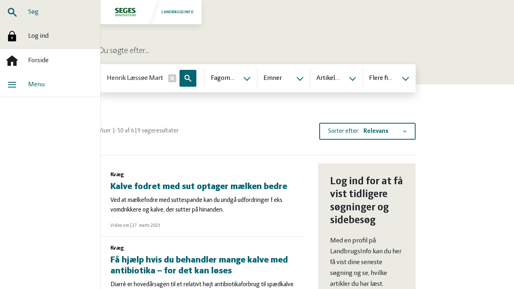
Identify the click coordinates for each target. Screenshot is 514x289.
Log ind (38, 36)
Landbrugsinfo (177, 12)
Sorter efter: (343, 131)
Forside (38, 60)
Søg (33, 12)
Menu (36, 84)
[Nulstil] (172, 78)
